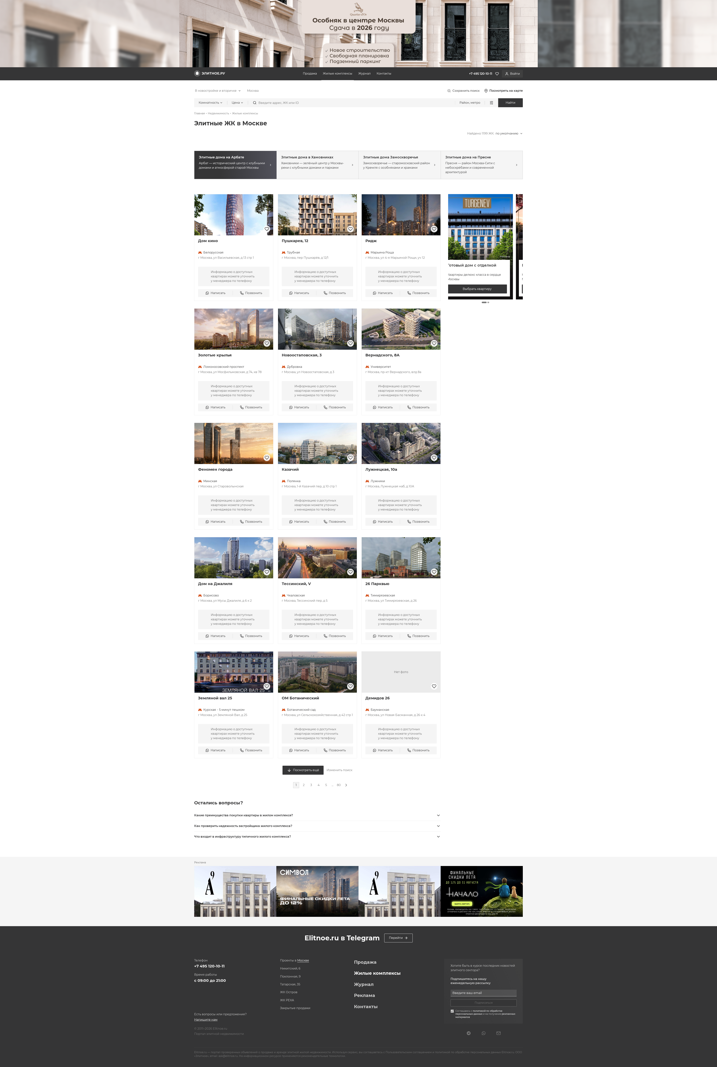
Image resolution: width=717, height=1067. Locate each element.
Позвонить (253, 293)
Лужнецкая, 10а (381, 469)
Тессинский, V (296, 584)
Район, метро (470, 102)
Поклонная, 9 (290, 976)
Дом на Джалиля (215, 584)
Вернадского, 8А (382, 355)
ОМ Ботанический (300, 698)
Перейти (396, 938)
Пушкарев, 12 (295, 241)
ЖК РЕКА (287, 1000)
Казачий (290, 469)
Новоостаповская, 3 (302, 355)
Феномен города (215, 469)
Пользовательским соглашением (409, 1052)
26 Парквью (377, 584)
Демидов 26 (377, 698)
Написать (218, 293)
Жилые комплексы (337, 73)
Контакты (384, 73)
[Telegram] (468, 1033)
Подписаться (484, 1002)
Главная (199, 113)
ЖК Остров (288, 992)
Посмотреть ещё (306, 770)
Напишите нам (206, 1019)
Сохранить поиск (466, 90)
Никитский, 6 (290, 968)
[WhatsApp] (483, 1033)
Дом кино (208, 241)
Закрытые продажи (295, 1008)
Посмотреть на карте (506, 90)
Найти (510, 102)
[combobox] (218, 91)
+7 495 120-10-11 (209, 966)
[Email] (498, 1033)
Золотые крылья (215, 355)
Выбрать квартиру (485, 289)
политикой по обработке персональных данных (478, 1012)
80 (339, 785)
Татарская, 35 (290, 984)
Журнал (364, 73)
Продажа (310, 73)
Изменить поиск (339, 770)
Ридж (371, 241)
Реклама (364, 995)
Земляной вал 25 (215, 698)
